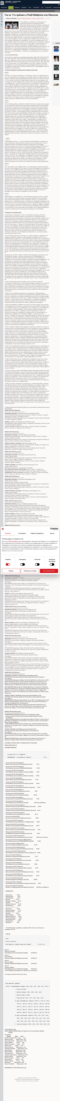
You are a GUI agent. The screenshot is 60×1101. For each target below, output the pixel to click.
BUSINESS (24, 7)
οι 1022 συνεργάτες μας (14, 541)
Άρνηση (11, 571)
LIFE (42, 7)
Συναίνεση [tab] (8, 533)
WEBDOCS (17, 7)
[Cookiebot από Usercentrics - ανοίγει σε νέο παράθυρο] (51, 529)
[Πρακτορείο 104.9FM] (59, 5)
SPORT (11, 7)
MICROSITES (48, 7)
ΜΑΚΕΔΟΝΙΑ (4, 7)
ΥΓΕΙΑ (29, 7)
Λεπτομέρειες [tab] (22, 533)
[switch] (22, 564)
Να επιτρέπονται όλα (49, 571)
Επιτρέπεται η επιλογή (30, 571)
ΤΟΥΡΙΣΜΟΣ (36, 7)
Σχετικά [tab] (52, 533)
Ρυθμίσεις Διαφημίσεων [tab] (37, 533)
